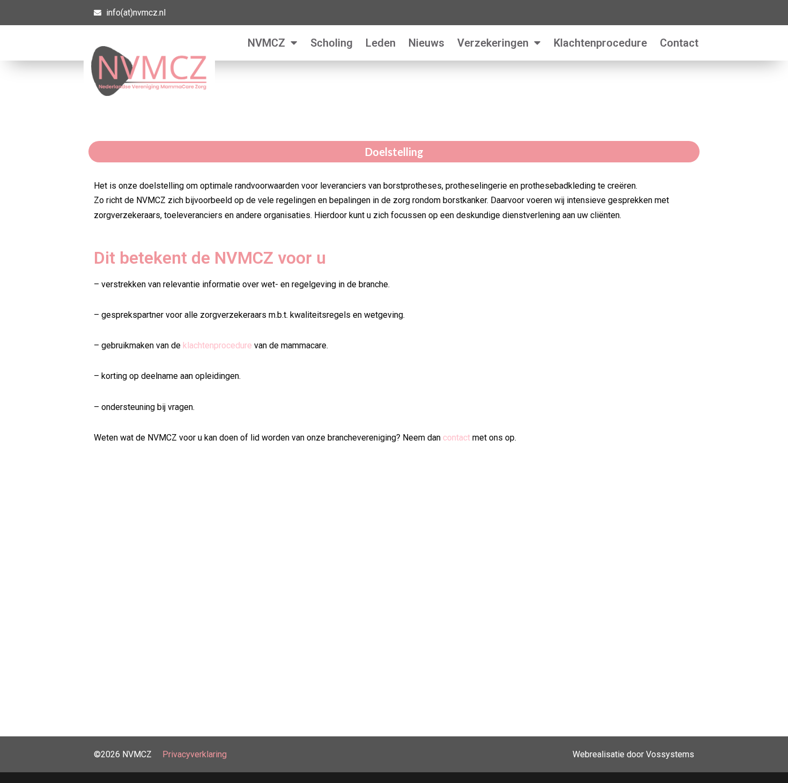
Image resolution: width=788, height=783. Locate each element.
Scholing (331, 42)
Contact (679, 42)
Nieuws (426, 42)
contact (456, 437)
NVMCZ (266, 42)
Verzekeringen (493, 42)
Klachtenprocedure (600, 42)
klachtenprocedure (217, 345)
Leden (381, 42)
